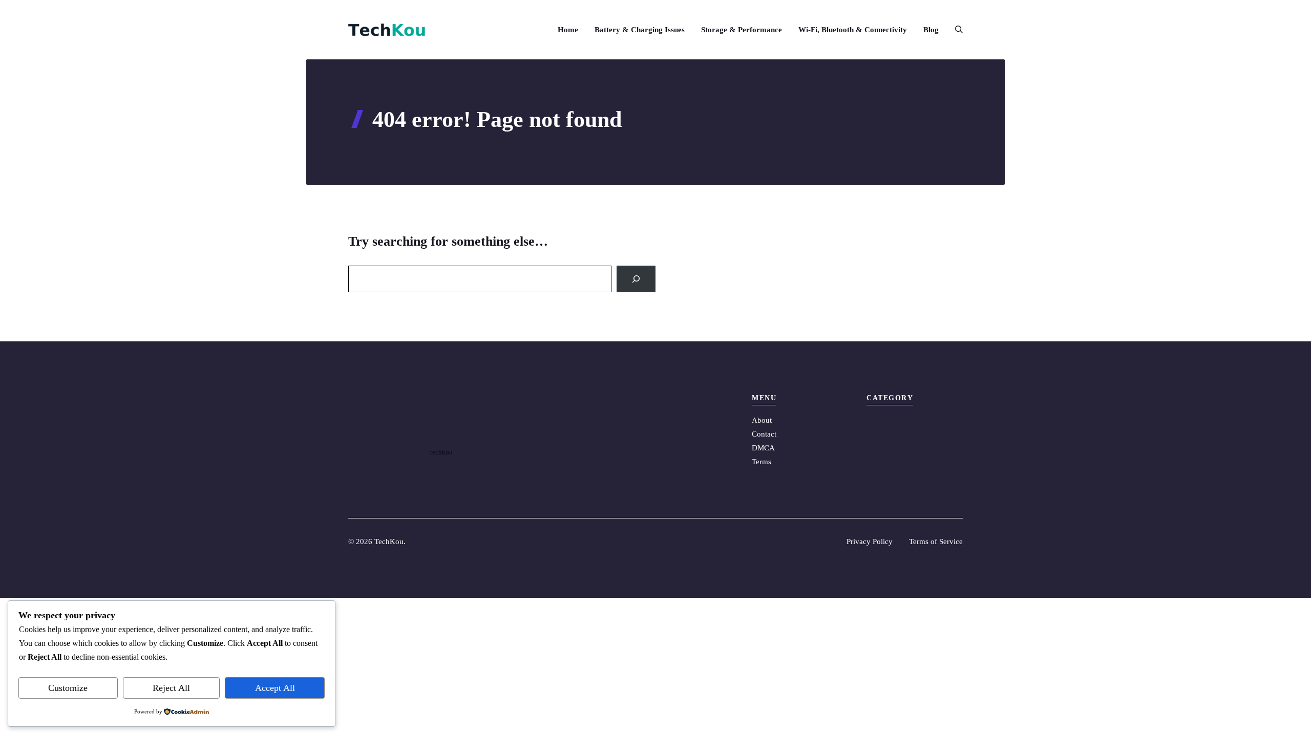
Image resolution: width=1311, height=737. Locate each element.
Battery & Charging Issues (640, 30)
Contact (764, 434)
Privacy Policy (870, 541)
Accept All (275, 688)
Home (568, 30)
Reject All (171, 688)
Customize (68, 688)
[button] (955, 29)
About (762, 420)
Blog (931, 30)
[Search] (636, 279)
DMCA (763, 448)
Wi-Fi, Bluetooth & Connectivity (852, 30)
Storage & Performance (741, 30)
